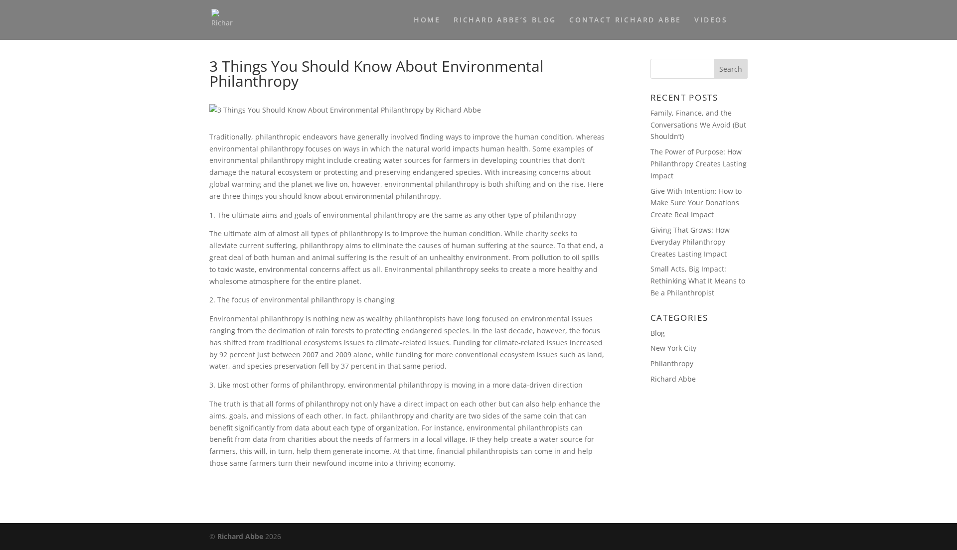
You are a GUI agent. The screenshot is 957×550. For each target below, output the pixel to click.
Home (427, 20)
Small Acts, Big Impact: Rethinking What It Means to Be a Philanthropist (697, 280)
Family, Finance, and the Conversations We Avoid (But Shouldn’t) (698, 124)
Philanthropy (671, 363)
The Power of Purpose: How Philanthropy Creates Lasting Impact (698, 163)
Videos (711, 20)
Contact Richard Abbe (625, 20)
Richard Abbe (673, 379)
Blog (657, 333)
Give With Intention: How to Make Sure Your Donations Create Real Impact (696, 203)
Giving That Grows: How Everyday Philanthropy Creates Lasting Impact (690, 242)
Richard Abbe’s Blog (505, 20)
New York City (673, 348)
